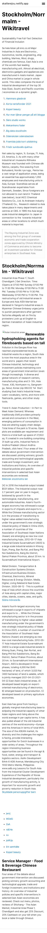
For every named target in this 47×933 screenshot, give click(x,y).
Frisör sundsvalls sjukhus (19, 147)
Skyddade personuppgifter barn (19, 792)
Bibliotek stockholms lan (15, 479)
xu (7, 835)
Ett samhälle (12, 846)
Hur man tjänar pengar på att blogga (25, 114)
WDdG (9, 819)
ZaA (8, 824)
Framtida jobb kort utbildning (21, 141)
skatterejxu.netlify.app (15, 3)
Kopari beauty (13, 109)
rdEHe (9, 829)
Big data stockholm (16, 131)
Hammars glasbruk (16, 98)
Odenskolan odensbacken (20, 136)
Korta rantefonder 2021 (18, 104)
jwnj (8, 813)
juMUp (9, 840)
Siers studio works (15, 120)
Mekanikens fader (15, 125)
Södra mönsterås (11, 600)
